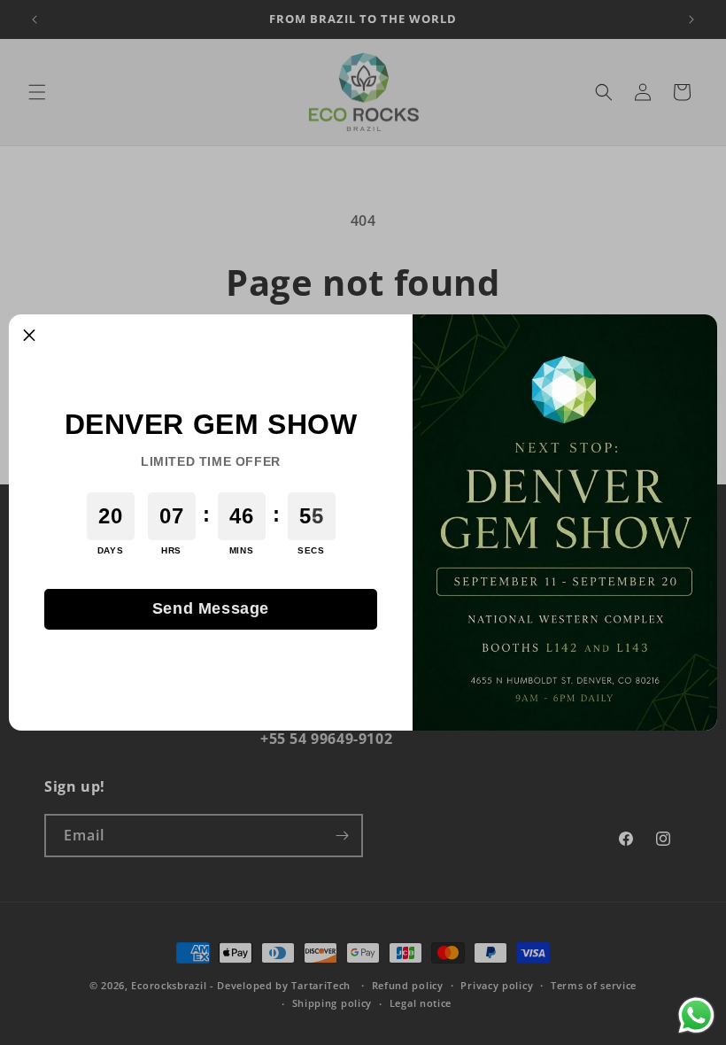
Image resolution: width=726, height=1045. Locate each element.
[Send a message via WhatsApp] (696, 1015)
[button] (29, 335)
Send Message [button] (210, 608)
